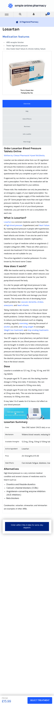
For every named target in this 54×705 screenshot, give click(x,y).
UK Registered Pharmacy (29, 22)
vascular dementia (28, 302)
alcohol (7, 327)
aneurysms (8, 305)
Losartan (7, 222)
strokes (40, 302)
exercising (23, 324)
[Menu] (6, 14)
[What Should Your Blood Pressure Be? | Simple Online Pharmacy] (27, 413)
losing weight (27, 327)
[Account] (33, 14)
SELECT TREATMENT (39, 701)
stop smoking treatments (38, 330)
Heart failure (44, 226)
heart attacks (23, 305)
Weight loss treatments (13, 330)
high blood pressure (14, 226)
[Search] (20, 14)
